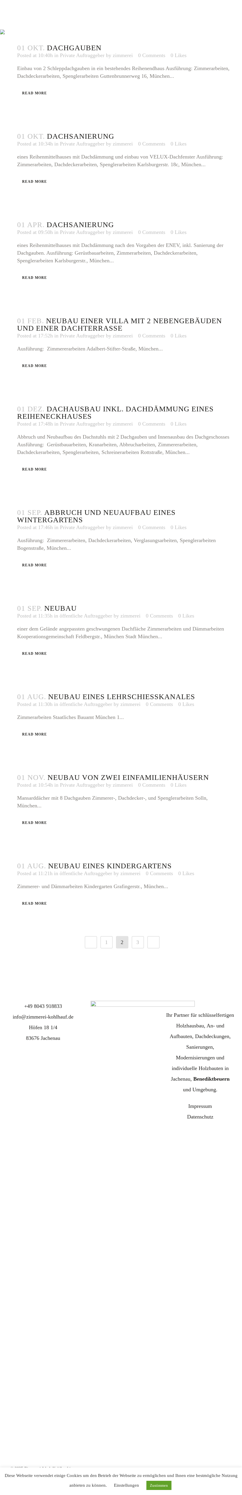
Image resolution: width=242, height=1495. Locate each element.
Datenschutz (200, 1117)
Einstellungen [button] (126, 1485)
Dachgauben (74, 48)
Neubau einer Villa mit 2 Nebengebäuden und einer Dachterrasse (119, 324)
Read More (34, 93)
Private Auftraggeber (82, 55)
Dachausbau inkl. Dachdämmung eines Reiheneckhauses (115, 412)
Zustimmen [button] (159, 1485)
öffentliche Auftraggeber (86, 616)
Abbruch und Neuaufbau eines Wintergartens (96, 516)
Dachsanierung (80, 136)
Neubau (60, 608)
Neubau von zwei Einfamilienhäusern (128, 777)
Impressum (200, 1106)
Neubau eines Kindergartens (110, 866)
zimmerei (123, 144)
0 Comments (151, 144)
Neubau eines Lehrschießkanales (121, 697)
